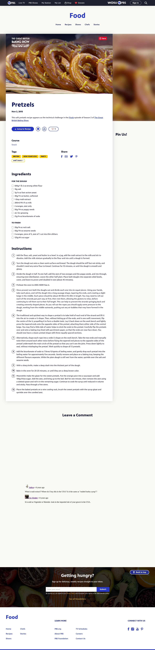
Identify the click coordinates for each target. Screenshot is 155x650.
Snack (14, 145)
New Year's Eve (30, 156)
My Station (46, 3)
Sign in (136, 3)
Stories (97, 24)
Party (43, 156)
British (16, 156)
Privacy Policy (70, 593)
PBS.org (58, 629)
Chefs (87, 24)
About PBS (59, 634)
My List (58, 3)
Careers (79, 634)
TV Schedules (81, 629)
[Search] (145, 3)
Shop (69, 3)
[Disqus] (77, 451)
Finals (71, 117)
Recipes (68, 24)
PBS (11, 3)
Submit (103, 589)
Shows (78, 24)
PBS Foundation (61, 638)
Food (77, 15)
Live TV (22, 3)
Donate (81, 3)
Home (58, 24)
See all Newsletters (77, 599)
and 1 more (17, 160)
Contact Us (80, 638)
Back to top (141, 572)
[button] (117, 3)
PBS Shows (33, 3)
